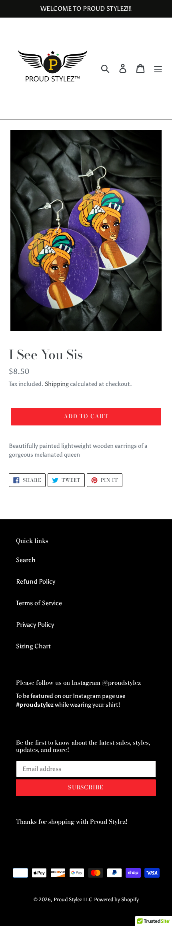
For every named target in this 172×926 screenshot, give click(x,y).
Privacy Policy (35, 624)
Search (26, 560)
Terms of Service (39, 603)
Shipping (57, 383)
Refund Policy (35, 581)
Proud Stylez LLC (73, 899)
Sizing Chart (33, 646)
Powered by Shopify (116, 899)
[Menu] (158, 68)
